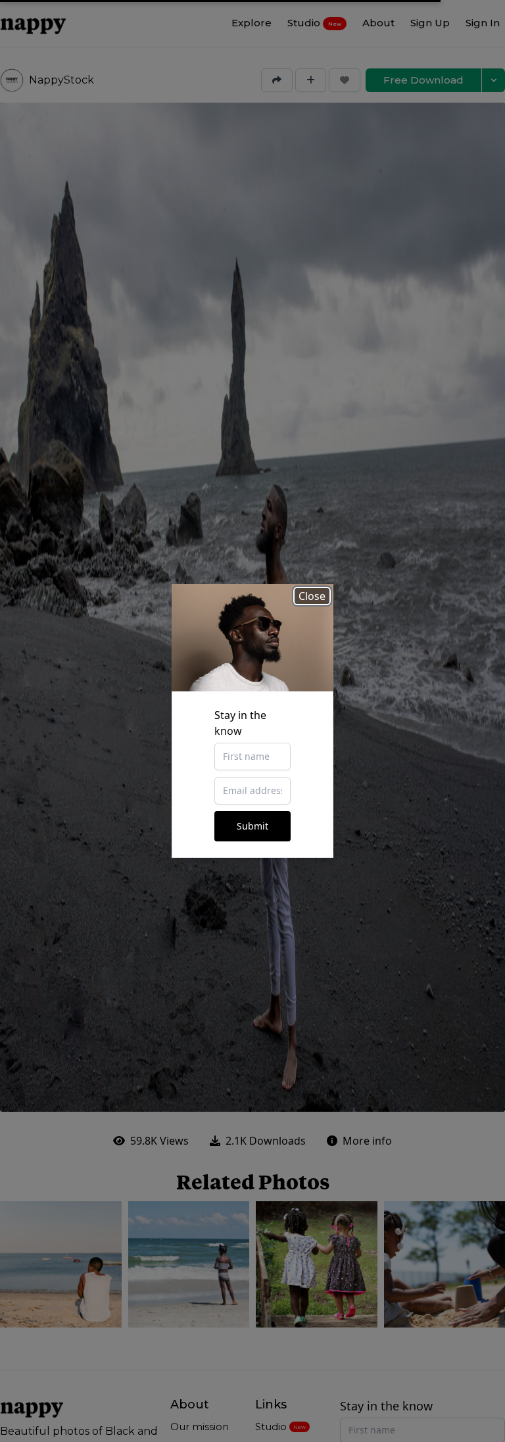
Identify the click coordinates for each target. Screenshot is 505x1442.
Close (312, 596)
